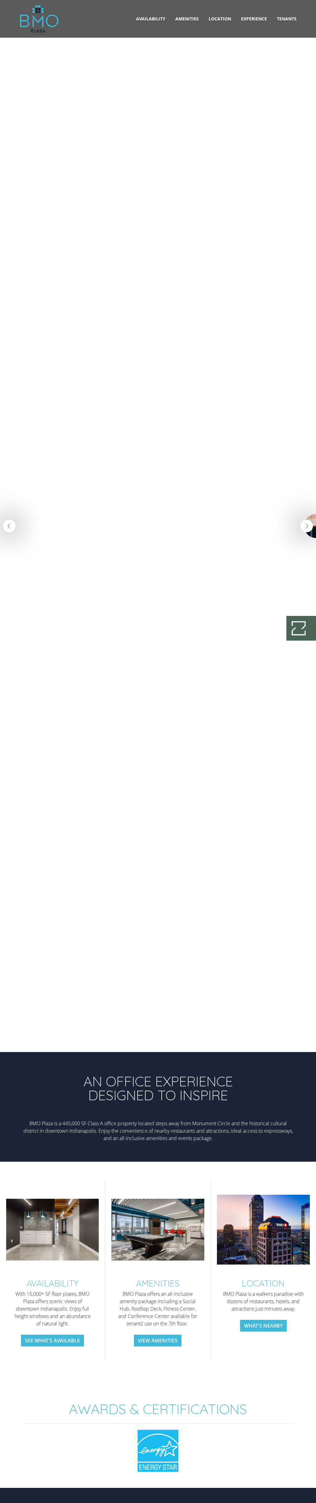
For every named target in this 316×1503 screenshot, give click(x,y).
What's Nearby (263, 1325)
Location (220, 19)
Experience (254, 19)
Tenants (287, 19)
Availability (150, 19)
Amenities (187, 19)
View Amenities (157, 1340)
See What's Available (52, 1340)
